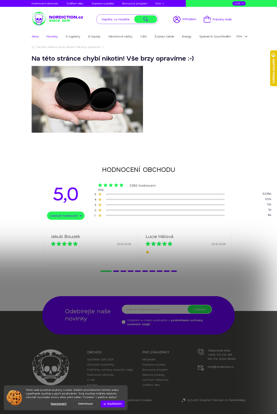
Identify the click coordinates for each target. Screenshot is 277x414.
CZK (238, 3)
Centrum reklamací (155, 379)
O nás (91, 379)
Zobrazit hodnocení (63, 215)
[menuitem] (35, 36)
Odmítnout (85, 404)
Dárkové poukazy (153, 375)
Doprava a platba (103, 3)
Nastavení (58, 404)
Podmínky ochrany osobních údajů (110, 369)
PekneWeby (237, 400)
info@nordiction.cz (221, 367)
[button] (106, 271)
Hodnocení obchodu (45, 3)
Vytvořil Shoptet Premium (206, 400)
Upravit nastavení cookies (133, 400)
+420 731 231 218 (220, 354)
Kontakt (92, 385)
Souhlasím (114, 404)
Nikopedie (148, 359)
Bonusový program (135, 3)
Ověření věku (75, 3)
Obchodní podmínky (100, 364)
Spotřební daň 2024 (100, 359)
